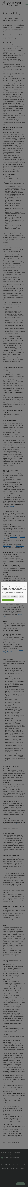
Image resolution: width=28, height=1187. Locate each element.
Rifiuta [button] (21, 596)
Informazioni (6, 596)
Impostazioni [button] (14, 596)
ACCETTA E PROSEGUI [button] (8, 600)
